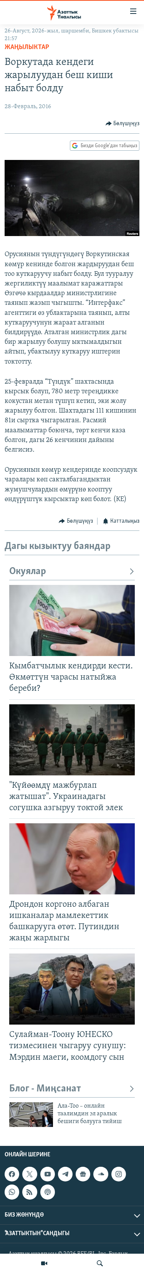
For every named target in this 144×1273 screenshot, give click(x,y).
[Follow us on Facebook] (12, 1174)
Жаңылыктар (27, 47)
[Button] (123, 124)
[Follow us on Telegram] (65, 1174)
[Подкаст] (47, 1192)
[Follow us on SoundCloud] (100, 1174)
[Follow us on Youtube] (47, 1174)
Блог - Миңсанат (45, 1089)
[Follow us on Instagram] (118, 1174)
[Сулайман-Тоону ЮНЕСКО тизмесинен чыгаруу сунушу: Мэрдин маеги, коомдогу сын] (72, 989)
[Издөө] (99, 1263)
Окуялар (27, 571)
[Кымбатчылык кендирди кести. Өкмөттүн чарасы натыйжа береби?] (72, 620)
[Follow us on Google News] (83, 1174)
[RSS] (29, 1192)
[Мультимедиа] (44, 1263)
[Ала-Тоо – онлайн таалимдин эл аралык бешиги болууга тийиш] (31, 1114)
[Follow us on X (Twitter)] (29, 1174)
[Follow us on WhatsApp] (12, 1192)
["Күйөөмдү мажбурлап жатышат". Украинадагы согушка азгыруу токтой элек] (72, 739)
